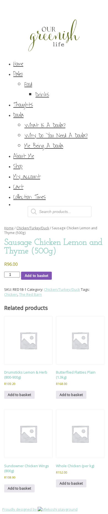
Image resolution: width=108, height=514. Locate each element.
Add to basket (36, 276)
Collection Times (29, 197)
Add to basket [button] (19, 394)
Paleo (18, 74)
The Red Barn (30, 294)
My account (26, 176)
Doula (18, 115)
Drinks (42, 94)
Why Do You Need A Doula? (56, 135)
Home (18, 64)
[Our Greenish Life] (54, 28)
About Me (23, 156)
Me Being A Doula (43, 146)
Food (28, 84)
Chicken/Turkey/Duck (32, 228)
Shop (17, 166)
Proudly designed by (20, 509)
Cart (18, 187)
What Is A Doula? (44, 125)
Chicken (10, 294)
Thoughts (23, 105)
